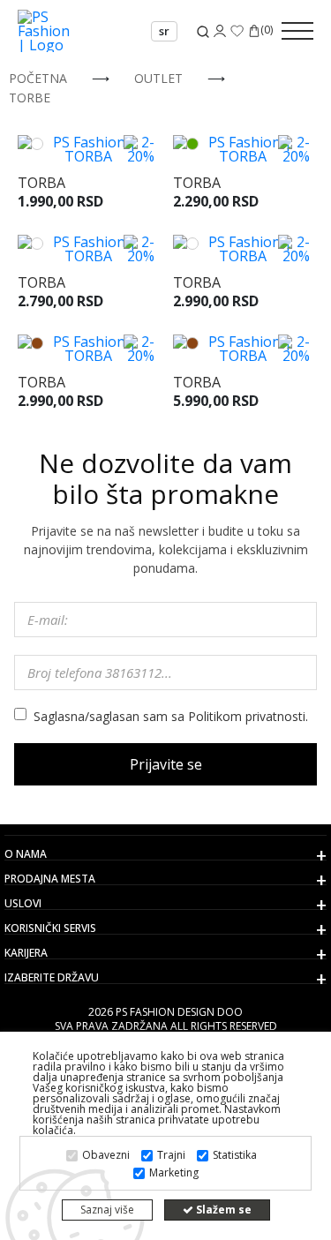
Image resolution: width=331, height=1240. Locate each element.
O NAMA (25, 854)
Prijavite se (166, 764)
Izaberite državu (51, 978)
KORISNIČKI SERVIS (50, 928)
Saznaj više (107, 1209)
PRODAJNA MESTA (49, 879)
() (266, 31)
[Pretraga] (203, 31)
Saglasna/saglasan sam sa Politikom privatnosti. (171, 716)
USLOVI (22, 903)
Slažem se (222, 1209)
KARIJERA (26, 953)
